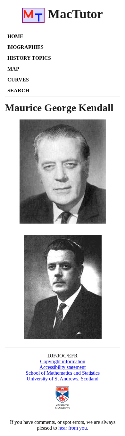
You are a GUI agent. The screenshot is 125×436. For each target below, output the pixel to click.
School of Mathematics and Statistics (63, 373)
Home (15, 36)
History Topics (29, 58)
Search (18, 90)
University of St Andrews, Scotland (62, 378)
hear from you (72, 428)
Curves (18, 79)
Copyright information (62, 361)
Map (13, 69)
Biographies (25, 47)
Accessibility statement (62, 367)
